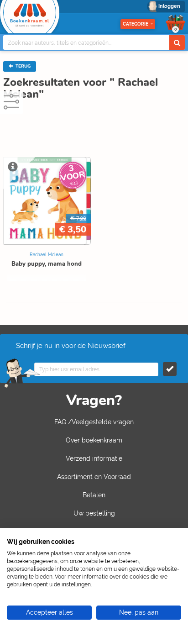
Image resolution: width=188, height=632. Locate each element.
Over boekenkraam (94, 440)
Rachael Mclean (46, 254)
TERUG (22, 66)
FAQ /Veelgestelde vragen (94, 422)
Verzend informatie (94, 458)
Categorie (135, 23)
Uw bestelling (94, 513)
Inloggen (169, 6)
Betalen (94, 495)
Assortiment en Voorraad (94, 476)
